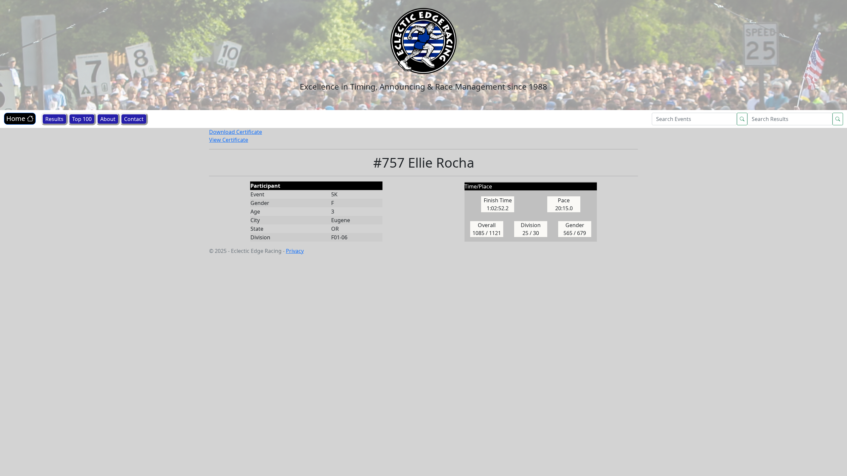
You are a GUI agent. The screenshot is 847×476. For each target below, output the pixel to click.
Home (16, 118)
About (107, 119)
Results (54, 119)
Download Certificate (235, 132)
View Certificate (228, 139)
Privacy (295, 251)
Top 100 (82, 119)
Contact (134, 119)
